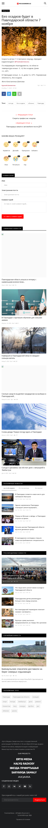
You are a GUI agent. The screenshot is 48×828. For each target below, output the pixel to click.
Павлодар (41, 103)
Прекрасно (26, 151)
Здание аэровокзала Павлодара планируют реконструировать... (27, 506)
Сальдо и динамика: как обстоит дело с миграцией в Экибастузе (23, 469)
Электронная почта (10, 190)
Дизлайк (16, 151)
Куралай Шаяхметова (9, 85)
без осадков (21, 103)
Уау (25, 165)
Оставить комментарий (13, 216)
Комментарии (8, 175)
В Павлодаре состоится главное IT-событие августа (20, 670)
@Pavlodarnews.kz (22, 62)
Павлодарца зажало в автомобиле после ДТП (24, 127)
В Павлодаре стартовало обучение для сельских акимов (22, 319)
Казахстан (6, 706)
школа (14, 711)
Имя (3, 181)
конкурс (22, 706)
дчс (38, 706)
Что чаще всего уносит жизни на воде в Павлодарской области (29, 589)
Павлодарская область (21, 697)
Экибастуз (22, 702)
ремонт (38, 702)
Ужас (6, 165)
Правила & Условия (23, 819)
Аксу (15, 706)
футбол (31, 706)
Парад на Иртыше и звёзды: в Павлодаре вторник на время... (30, 517)
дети (30, 702)
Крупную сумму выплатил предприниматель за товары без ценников (30, 622)
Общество (6, 11)
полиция (36, 697)
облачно (31, 103)
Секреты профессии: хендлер (24, 118)
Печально (16, 165)
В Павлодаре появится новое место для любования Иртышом (30, 495)
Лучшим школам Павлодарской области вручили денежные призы (29, 528)
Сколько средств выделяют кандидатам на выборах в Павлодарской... (24, 395)
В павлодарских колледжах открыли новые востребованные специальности (29, 539)
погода (10, 103)
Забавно (34, 151)
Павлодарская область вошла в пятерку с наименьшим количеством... (19, 281)
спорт (5, 702)
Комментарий (7, 200)
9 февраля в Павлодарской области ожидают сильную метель (20, 357)
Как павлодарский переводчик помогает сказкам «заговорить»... (30, 611)
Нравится (6, 151)
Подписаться (40, 800)
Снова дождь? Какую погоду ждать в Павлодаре (22, 432)
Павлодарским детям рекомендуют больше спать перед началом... (28, 600)
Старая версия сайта (37, 813)
